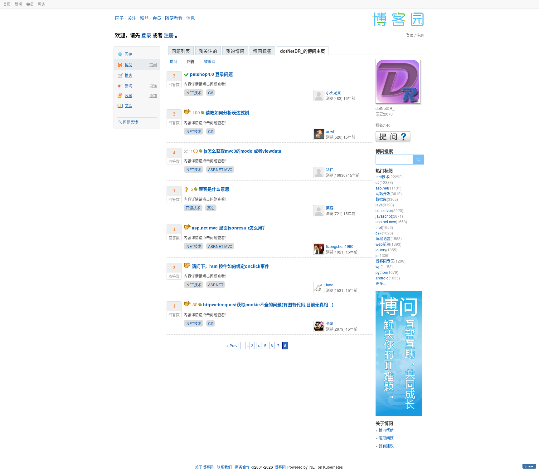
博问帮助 (386, 430)
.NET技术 (194, 92)
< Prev (231, 345)
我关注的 (208, 51)
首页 (7, 4)
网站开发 (389, 193)
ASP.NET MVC (220, 169)
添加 (153, 95)
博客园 (280, 467)
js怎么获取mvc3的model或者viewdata (242, 151)
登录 (146, 35)
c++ (384, 232)
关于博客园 (204, 467)
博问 (128, 64)
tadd (329, 284)
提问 (153, 64)
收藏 (128, 95)
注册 (169, 35)
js (383, 255)
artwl (330, 131)
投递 (153, 85)
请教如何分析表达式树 (227, 112)
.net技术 (389, 176)
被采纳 (209, 61)
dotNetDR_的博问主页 (302, 51)
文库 (128, 105)
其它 (211, 207)
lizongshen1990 (339, 246)
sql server (389, 210)
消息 (190, 18)
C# (210, 92)
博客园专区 (390, 261)
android (388, 277)
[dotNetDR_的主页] (399, 82)
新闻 (18, 4)
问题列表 (181, 51)
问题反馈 (130, 122)
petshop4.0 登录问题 (211, 74)
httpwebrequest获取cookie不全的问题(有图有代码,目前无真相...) (268, 304)
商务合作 (242, 467)
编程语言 (389, 238)
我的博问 (235, 51)
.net (384, 227)
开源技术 (193, 207)
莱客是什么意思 (214, 189)
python (387, 272)
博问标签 (262, 51)
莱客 (329, 207)
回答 (190, 61)
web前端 (388, 244)
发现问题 (386, 438)
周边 (41, 4)
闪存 (128, 54)
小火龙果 (333, 92)
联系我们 (224, 467)
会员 (30, 4)
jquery (386, 249)
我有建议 (386, 445)
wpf (384, 266)
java (385, 204)
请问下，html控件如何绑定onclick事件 (230, 266)
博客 (128, 75)
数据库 (387, 199)
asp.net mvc (391, 221)
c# (384, 182)
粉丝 (144, 18)
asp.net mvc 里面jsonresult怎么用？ (229, 227)
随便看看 (173, 18)
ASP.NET (215, 284)
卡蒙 (329, 323)
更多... (381, 283)
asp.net (388, 187)
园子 (119, 18)
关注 (132, 18)
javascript (389, 216)
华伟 (329, 169)
